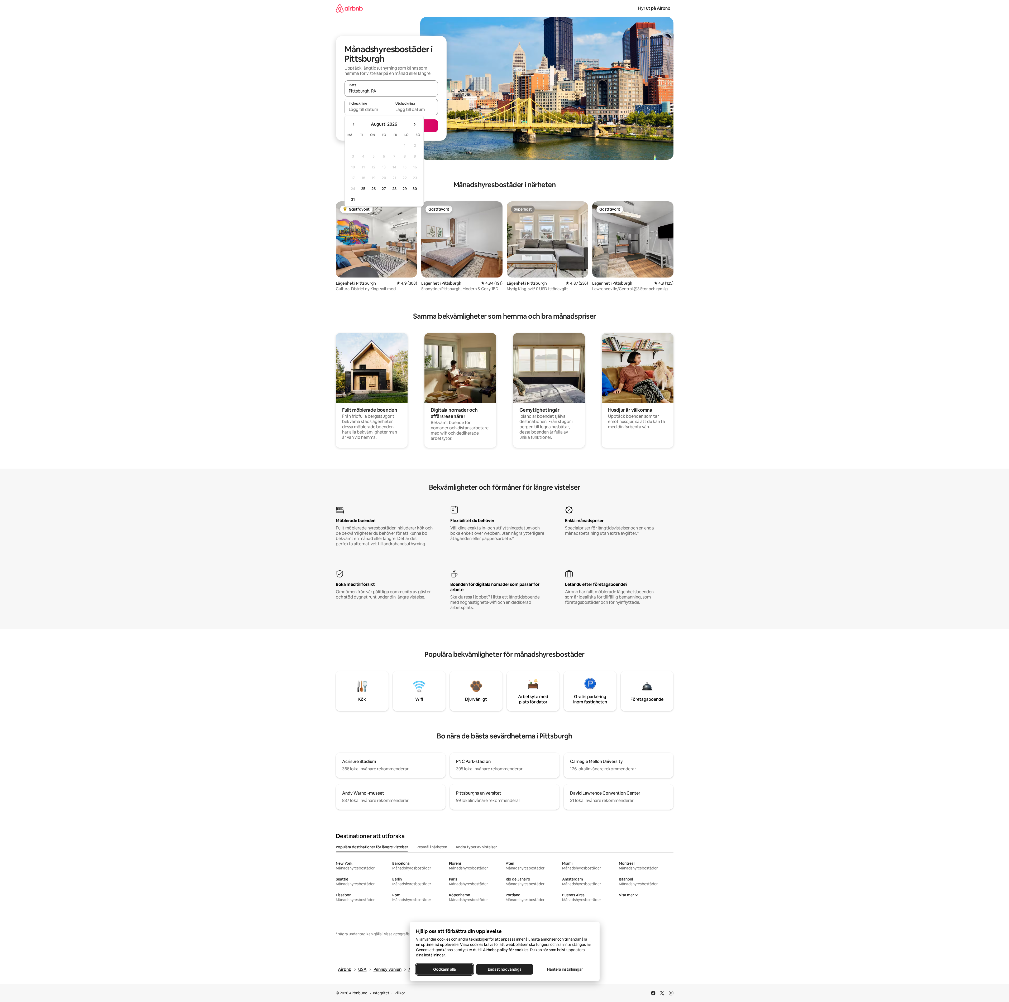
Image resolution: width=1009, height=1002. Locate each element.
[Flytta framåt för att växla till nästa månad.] (414, 124)
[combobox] (391, 91)
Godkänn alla (444, 969)
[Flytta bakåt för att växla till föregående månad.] (353, 124)
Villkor (399, 993)
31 (353, 199)
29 (405, 188)
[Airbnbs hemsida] (349, 8)
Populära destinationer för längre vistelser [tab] (372, 847)
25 (363, 188)
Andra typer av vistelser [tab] (476, 847)
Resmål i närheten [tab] (432, 847)
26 (373, 188)
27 (384, 188)
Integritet (381, 993)
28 (394, 188)
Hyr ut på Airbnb (654, 8)
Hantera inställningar (564, 969)
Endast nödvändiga (505, 969)
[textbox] (368, 109)
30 (415, 188)
